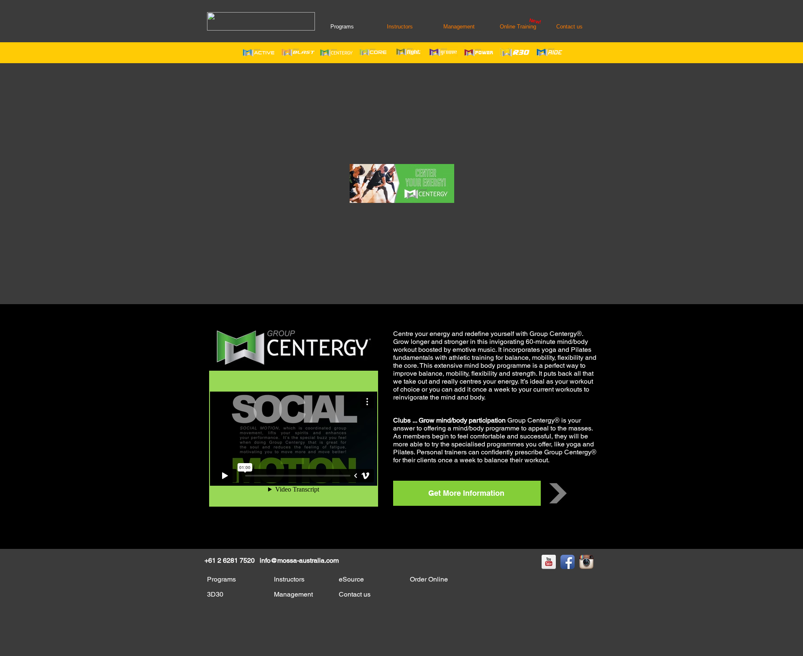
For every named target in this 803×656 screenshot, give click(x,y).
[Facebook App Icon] (567, 562)
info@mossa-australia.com (299, 560)
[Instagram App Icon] (586, 562)
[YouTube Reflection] (549, 562)
